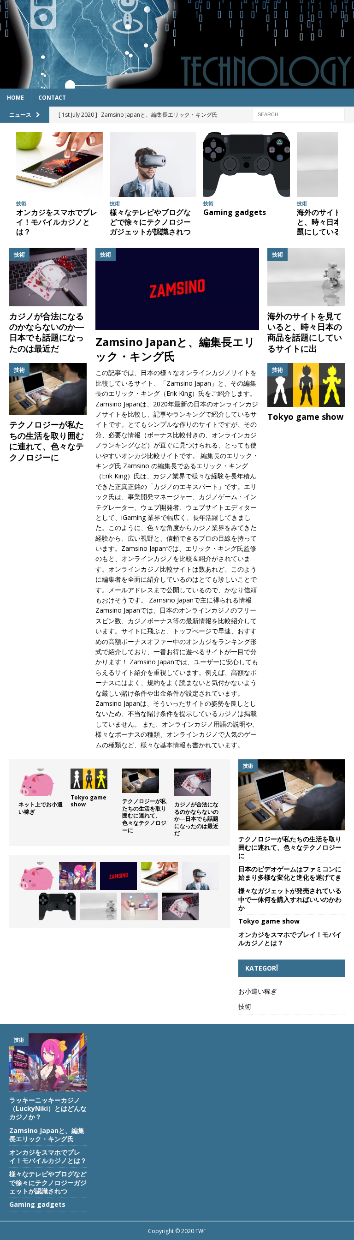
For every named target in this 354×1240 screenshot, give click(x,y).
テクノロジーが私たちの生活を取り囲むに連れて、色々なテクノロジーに (46, 440)
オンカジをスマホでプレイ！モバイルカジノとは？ (56, 222)
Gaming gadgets (234, 212)
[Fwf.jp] (177, 83)
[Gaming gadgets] (246, 164)
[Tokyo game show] (306, 385)
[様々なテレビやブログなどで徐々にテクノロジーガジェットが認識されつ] (153, 164)
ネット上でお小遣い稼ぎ (40, 808)
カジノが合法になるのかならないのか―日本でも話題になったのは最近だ (46, 332)
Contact (52, 97)
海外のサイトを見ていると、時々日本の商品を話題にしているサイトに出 (304, 332)
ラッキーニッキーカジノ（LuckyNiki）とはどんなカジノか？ (48, 1108)
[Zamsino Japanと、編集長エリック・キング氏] (177, 289)
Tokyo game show (305, 416)
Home (15, 97)
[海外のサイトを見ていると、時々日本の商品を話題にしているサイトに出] (306, 277)
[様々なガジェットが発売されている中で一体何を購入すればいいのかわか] (139, 906)
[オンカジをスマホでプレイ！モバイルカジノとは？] (59, 164)
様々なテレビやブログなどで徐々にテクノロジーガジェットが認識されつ (150, 222)
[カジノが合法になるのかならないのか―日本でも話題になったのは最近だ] (48, 277)
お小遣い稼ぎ (257, 991)
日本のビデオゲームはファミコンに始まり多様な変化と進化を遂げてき (290, 873)
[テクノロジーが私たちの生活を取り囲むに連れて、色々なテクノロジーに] (48, 389)
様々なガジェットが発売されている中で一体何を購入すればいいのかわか (290, 899)
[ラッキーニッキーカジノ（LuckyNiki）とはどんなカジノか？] (77, 876)
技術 (244, 1006)
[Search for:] (299, 113)
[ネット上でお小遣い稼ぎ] (36, 782)
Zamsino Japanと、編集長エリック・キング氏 (175, 349)
